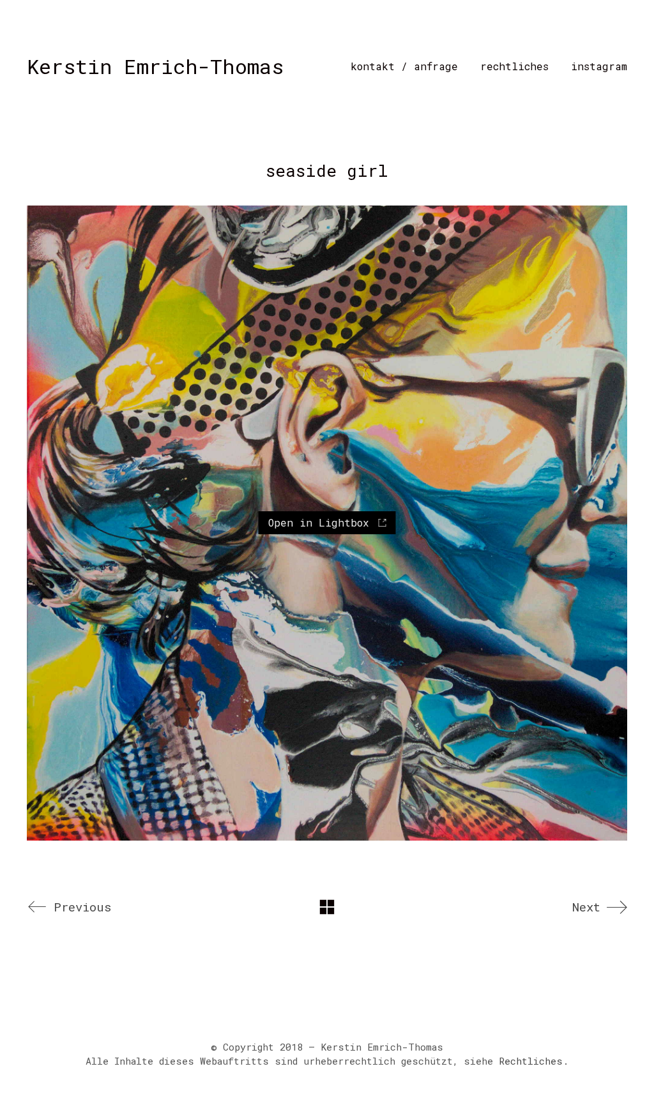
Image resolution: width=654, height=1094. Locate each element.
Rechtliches (531, 1060)
